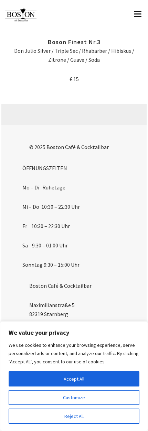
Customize (74, 397)
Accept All (74, 379)
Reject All (74, 416)
